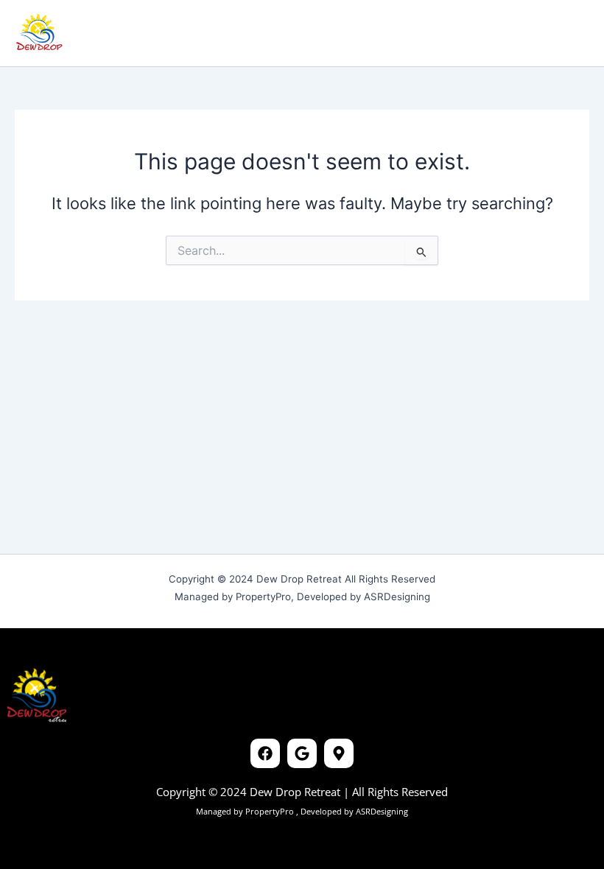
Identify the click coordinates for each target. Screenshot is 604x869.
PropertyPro (270, 811)
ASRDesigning (381, 811)
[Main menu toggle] (570, 33)
